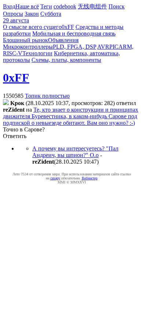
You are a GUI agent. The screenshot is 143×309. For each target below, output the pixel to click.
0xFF (68, 27)
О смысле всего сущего (32, 27)
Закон (32, 14)
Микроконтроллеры (28, 47)
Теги (46, 6)
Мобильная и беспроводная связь (73, 33)
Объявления (63, 40)
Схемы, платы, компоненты (66, 60)
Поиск (117, 6)
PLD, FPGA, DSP (74, 47)
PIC (113, 47)
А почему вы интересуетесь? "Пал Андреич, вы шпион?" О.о (75, 151)
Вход (9, 6)
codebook (65, 6)
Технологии (37, 53)
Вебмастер (90, 178)
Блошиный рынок (25, 40)
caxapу (55, 178)
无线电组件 (92, 6)
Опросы (13, 14)
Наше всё (27, 6)
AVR (103, 47)
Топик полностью (47, 96)
